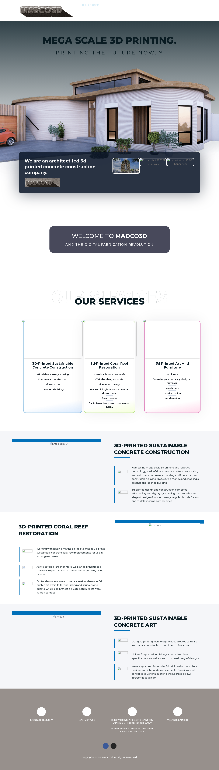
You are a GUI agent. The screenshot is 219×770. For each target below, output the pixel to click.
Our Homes (187, 5)
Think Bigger (90, 5)
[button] (118, 5)
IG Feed (86, 15)
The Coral (168, 5)
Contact (151, 5)
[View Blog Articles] (177, 711)
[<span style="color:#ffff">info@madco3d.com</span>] (41, 711)
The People (132, 5)
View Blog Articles (177, 719)
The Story (110, 5)
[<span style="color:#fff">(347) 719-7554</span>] (86, 711)
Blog (99, 15)
